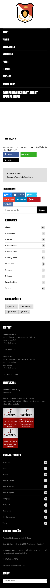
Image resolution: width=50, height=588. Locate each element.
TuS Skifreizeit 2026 (10, 559)
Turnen (8, 288)
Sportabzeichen (11, 282)
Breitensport (10, 233)
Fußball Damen (28, 177)
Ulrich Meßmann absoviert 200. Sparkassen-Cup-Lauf (23, 544)
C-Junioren (24, 312)
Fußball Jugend (11, 258)
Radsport (8, 270)
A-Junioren (12, 307)
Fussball (18, 177)
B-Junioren (11, 312)
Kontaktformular (9, 350)
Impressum (7, 392)
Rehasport (9, 276)
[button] (11, 154)
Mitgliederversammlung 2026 (14, 565)
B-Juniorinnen (26, 307)
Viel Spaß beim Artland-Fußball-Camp (17, 538)
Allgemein (9, 227)
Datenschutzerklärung (11, 390)
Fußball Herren (11, 252)
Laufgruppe (9, 264)
